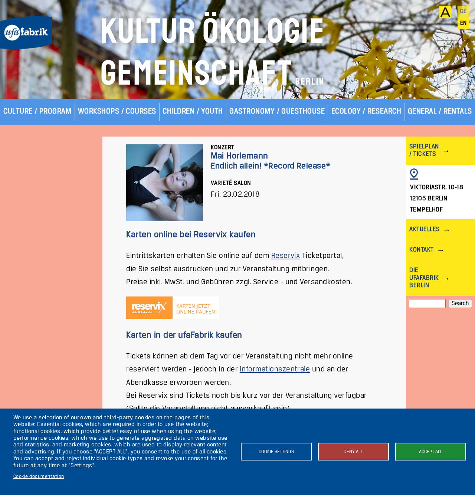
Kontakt (421, 250)
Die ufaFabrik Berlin (424, 277)
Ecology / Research (366, 111)
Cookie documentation (38, 476)
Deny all (353, 451)
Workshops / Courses (117, 111)
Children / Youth (193, 111)
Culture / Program (37, 111)
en (463, 23)
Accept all (430, 451)
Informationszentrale (275, 369)
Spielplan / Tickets (424, 150)
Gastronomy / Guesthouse (277, 111)
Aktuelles (424, 229)
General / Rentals (440, 111)
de (463, 11)
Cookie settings (276, 451)
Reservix (285, 256)
